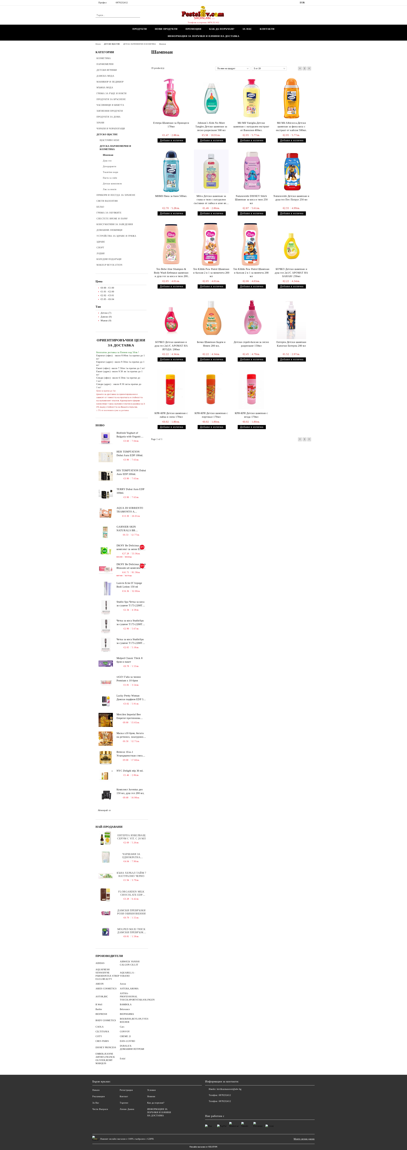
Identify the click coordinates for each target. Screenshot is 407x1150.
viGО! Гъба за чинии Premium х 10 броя (129, 679)
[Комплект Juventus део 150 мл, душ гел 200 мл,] (106, 795)
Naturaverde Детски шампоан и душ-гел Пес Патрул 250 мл (291, 198)
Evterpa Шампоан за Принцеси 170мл (171, 125)
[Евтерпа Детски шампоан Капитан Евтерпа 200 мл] (291, 317)
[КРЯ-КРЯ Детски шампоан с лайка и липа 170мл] (171, 389)
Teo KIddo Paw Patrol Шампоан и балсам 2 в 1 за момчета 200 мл (251, 273)
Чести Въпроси (100, 1109)
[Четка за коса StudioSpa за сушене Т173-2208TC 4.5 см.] (105, 626)
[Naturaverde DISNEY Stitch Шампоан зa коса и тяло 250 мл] (251, 171)
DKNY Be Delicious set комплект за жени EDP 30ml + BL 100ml (130, 547)
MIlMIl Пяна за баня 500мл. (171, 196)
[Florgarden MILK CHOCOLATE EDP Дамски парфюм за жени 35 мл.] (106, 894)
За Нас (95, 1103)
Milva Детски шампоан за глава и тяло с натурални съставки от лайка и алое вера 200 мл (211, 200)
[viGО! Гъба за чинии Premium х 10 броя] (106, 682)
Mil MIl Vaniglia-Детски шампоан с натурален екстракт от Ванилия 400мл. (251, 127)
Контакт (124, 1096)
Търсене (124, 1103)
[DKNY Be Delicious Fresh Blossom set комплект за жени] (106, 570)
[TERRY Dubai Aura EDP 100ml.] (106, 495)
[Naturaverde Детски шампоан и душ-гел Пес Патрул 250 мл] (291, 171)
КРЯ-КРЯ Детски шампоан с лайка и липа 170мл (171, 415)
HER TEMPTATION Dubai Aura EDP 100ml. (130, 453)
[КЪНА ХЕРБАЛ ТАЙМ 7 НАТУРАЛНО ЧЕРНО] (106, 876)
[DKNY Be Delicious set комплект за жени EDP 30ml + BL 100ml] (106, 551)
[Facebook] (309, 2)
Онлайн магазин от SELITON (203, 1147)
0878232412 (122, 2)
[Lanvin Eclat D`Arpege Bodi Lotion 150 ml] (106, 588)
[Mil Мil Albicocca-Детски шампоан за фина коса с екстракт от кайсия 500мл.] (291, 98)
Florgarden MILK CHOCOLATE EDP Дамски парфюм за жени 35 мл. (131, 893)
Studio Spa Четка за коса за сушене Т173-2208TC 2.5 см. (130, 603)
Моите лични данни (304, 1139)
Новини (151, 1096)
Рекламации (98, 1096)
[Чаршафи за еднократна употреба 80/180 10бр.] (105, 857)
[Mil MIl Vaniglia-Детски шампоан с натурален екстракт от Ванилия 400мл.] (251, 98)
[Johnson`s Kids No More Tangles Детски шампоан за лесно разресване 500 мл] (211, 98)
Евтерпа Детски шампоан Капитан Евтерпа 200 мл (291, 344)
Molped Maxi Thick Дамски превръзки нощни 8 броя (131, 931)
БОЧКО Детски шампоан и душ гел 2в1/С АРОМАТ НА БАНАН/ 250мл (291, 273)
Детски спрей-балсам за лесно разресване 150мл (251, 344)
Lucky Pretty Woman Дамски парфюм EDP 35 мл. (131, 697)
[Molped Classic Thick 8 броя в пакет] (106, 663)
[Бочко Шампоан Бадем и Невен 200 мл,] (211, 317)
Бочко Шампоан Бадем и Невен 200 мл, (211, 344)
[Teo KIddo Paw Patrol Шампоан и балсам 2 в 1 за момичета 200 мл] (211, 244)
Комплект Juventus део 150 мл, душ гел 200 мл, (130, 791)
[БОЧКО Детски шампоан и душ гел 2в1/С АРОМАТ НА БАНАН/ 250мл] (291, 244)
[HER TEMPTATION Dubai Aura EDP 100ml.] (106, 457)
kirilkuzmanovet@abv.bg (229, 1089)
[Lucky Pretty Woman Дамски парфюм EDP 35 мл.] (106, 701)
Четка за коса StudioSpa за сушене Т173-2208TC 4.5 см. (130, 622)
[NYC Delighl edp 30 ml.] (106, 776)
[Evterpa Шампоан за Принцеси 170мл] (171, 98)
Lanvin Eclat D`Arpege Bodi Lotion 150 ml (129, 585)
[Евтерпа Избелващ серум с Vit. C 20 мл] (106, 838)
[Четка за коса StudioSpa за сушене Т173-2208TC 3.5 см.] (105, 645)
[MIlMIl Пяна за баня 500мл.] (171, 171)
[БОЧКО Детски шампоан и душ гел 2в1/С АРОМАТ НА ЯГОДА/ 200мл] (171, 317)
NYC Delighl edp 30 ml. (130, 770)
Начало (96, 1090)
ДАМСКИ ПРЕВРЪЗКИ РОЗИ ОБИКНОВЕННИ (131, 912)
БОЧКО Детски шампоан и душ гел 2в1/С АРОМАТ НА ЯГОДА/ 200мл (171, 346)
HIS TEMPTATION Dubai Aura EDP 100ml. (131, 472)
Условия (151, 1090)
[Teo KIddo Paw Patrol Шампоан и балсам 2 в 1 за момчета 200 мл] (251, 244)
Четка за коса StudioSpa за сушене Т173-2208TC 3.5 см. (130, 641)
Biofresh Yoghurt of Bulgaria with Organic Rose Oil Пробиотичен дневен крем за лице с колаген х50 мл (130, 435)
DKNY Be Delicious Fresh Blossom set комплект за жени (131, 566)
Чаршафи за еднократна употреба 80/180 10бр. (131, 856)
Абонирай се (104, 810)
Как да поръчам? (221, 29)
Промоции (193, 29)
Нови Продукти (166, 29)
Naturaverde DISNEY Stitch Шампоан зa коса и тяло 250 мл (251, 200)
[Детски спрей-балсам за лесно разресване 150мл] (251, 317)
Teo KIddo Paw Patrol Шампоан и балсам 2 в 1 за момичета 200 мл (211, 273)
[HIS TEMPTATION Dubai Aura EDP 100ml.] (106, 476)
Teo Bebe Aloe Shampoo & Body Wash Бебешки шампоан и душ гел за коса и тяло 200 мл (171, 273)
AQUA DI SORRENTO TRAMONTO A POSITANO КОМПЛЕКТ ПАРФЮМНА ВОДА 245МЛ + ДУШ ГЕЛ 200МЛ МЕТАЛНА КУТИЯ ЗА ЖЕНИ (131, 510)
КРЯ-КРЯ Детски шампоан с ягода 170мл (251, 415)
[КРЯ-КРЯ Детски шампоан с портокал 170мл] (211, 389)
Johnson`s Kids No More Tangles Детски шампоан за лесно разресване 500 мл (211, 127)
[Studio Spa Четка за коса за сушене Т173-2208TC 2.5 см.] (105, 607)
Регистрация (126, 1090)
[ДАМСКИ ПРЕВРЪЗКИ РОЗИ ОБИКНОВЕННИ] (106, 913)
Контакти (267, 29)
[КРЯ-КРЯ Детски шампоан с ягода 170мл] (251, 389)
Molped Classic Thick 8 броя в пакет (129, 660)
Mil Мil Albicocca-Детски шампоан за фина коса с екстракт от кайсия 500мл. (291, 127)
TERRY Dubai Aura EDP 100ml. (130, 491)
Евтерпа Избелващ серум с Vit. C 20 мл (131, 837)
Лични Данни (127, 1109)
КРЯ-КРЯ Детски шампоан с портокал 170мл (211, 415)
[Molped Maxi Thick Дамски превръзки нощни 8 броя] (106, 932)
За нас (247, 29)
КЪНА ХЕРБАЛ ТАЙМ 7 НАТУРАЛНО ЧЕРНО (131, 874)
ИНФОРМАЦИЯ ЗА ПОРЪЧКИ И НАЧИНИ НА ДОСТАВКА (203, 36)
